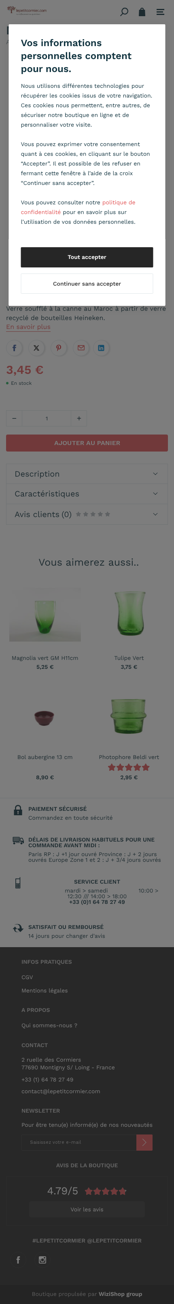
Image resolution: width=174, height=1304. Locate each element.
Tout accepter (87, 257)
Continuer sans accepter (87, 284)
